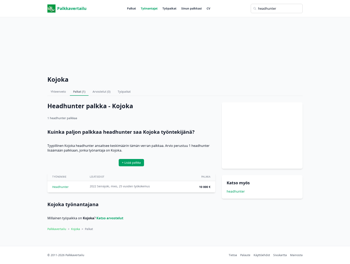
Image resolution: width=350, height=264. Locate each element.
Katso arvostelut (109, 218)
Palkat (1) (79, 91)
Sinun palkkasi (191, 8)
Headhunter (60, 187)
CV (208, 8)
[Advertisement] (175, 45)
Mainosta (296, 255)
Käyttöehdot (262, 255)
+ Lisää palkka (131, 162)
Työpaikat (169, 8)
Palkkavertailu (71, 8)
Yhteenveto (58, 91)
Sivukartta (280, 255)
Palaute (245, 255)
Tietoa (233, 255)
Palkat (131, 8)
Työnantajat (149, 8)
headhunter (236, 191)
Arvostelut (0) (101, 91)
